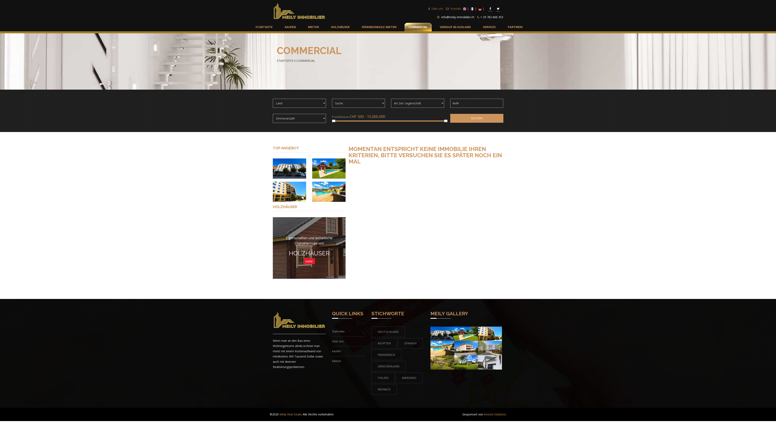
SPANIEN (410, 343)
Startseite (285, 61)
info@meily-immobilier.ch (457, 17)
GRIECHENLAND (389, 366)
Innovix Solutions (495, 414)
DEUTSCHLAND (388, 332)
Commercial (305, 61)
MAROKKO (409, 378)
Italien (383, 378)
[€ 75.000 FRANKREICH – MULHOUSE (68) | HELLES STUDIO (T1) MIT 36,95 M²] (289, 168)
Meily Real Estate (290, 414)
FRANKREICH (386, 355)
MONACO (384, 389)
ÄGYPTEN (384, 343)
